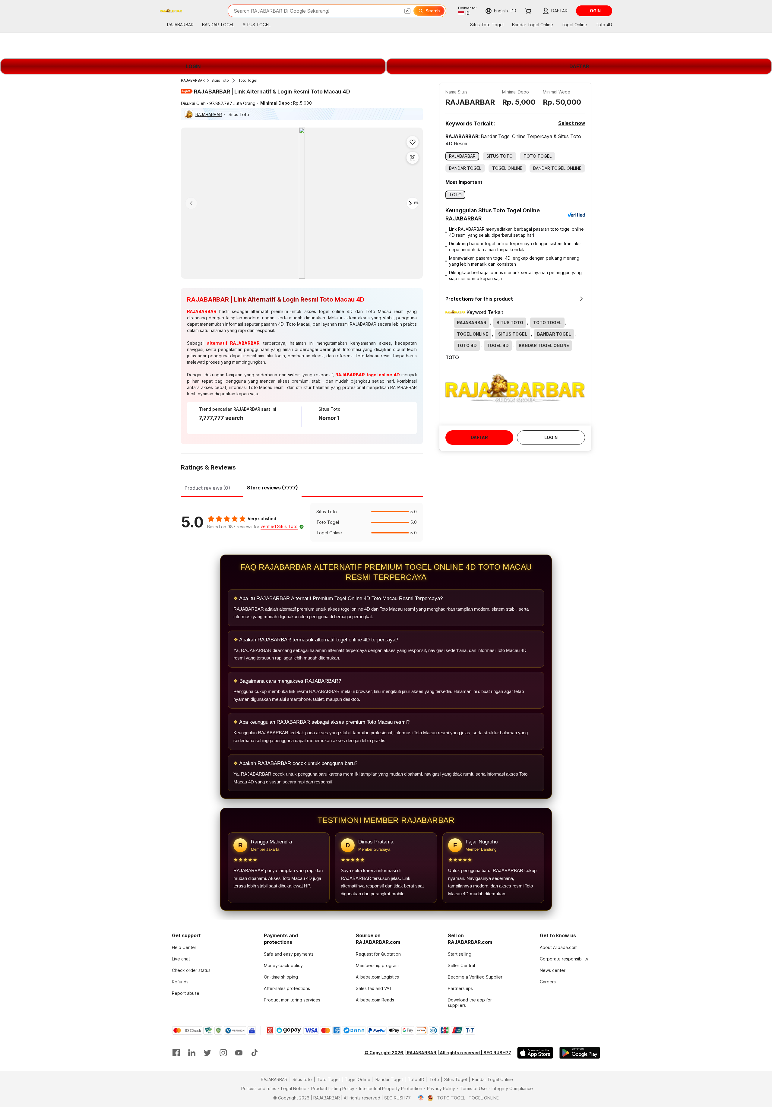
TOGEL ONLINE (484, 1097)
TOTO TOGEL (451, 1097)
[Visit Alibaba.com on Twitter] (207, 1052)
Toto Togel (248, 80)
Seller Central (461, 965)
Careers (548, 981)
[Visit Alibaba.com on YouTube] (239, 1052)
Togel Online (357, 1079)
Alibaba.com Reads (375, 999)
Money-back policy (283, 965)
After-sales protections (287, 988)
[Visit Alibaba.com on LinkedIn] (192, 1052)
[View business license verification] (421, 1098)
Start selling (459, 954)
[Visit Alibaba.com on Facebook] (176, 1052)
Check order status (191, 970)
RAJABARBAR (193, 80)
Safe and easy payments (289, 954)
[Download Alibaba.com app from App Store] (535, 1053)
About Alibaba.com (558, 947)
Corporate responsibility (564, 958)
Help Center (184, 947)
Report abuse (185, 993)
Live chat (181, 958)
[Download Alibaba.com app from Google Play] (579, 1053)
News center (552, 970)
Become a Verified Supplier (475, 976)
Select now (571, 123)
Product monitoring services (292, 999)
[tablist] (302, 487)
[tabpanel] (302, 522)
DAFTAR (579, 66)
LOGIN (193, 66)
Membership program (377, 965)
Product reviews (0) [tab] (207, 488)
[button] (407, 11)
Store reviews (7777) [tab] (272, 488)
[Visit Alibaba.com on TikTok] (254, 1052)
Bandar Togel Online (492, 1079)
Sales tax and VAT (374, 988)
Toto (434, 1079)
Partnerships (460, 988)
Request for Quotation (378, 954)
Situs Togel (455, 1079)
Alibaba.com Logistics (377, 976)
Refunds (180, 981)
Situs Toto (220, 80)
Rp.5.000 (286, 103)
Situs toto (302, 1079)
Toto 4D (416, 1079)
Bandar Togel (389, 1079)
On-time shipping (281, 976)
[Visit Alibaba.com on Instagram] (223, 1052)
